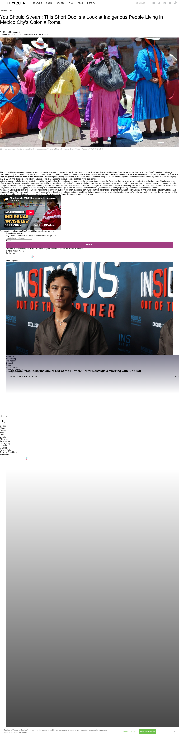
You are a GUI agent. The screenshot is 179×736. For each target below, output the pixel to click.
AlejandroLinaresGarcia (72, 149)
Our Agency (5, 443)
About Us (4, 439)
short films (32, 231)
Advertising (5, 441)
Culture (3, 426)
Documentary (6, 231)
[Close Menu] (2, 412)
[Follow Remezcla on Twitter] (15, 255)
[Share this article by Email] (20, 156)
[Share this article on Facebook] (9, 156)
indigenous (17, 231)
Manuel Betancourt (11, 32)
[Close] (175, 731)
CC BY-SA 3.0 (94, 149)
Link (101, 149)
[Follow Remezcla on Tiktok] (32, 255)
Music (2, 428)
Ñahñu (25, 231)
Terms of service (76, 249)
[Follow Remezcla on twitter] (159, 3)
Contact (3, 446)
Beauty (3, 437)
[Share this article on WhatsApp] (3, 156)
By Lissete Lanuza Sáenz (24, 376)
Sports (3, 430)
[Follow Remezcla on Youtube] (27, 255)
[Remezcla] (16, 3)
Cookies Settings (129, 731)
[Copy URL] (5, 163)
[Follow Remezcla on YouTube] (170, 3)
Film (10, 11)
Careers (3, 448)
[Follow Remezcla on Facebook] (153, 3)
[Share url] (2, 168)
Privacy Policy (55, 249)
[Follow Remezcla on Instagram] (164, 3)
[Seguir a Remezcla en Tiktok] (175, 3)
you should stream (46, 231)
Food (2, 435)
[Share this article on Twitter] (15, 156)
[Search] (137, 3)
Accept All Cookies (147, 731)
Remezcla (3, 11)
